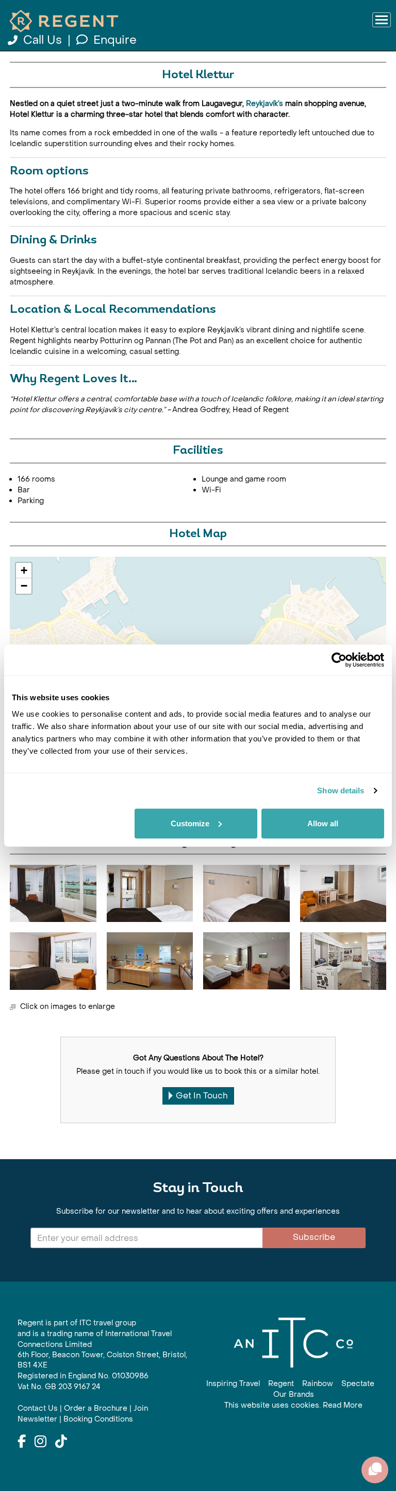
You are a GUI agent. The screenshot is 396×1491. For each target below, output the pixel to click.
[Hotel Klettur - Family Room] (246, 960)
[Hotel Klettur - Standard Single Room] (150, 893)
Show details (340, 790)
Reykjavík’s (265, 104)
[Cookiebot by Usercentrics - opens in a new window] (339, 660)
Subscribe (314, 1237)
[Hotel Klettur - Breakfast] (150, 961)
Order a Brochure (95, 1408)
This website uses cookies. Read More (293, 1405)
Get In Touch (202, 1095)
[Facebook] (22, 1442)
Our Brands (293, 1394)
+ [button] (24, 570)
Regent (281, 1384)
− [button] (24, 585)
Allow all (322, 823)
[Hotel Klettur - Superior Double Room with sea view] (53, 961)
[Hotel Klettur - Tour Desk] (343, 961)
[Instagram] (40, 1442)
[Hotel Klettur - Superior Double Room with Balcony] (53, 893)
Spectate (357, 1384)
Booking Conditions (98, 1419)
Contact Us (38, 1408)
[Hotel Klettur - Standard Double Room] (246, 893)
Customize (190, 823)
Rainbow (317, 1384)
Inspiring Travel (233, 1384)
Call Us (42, 40)
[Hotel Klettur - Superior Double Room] (343, 893)
